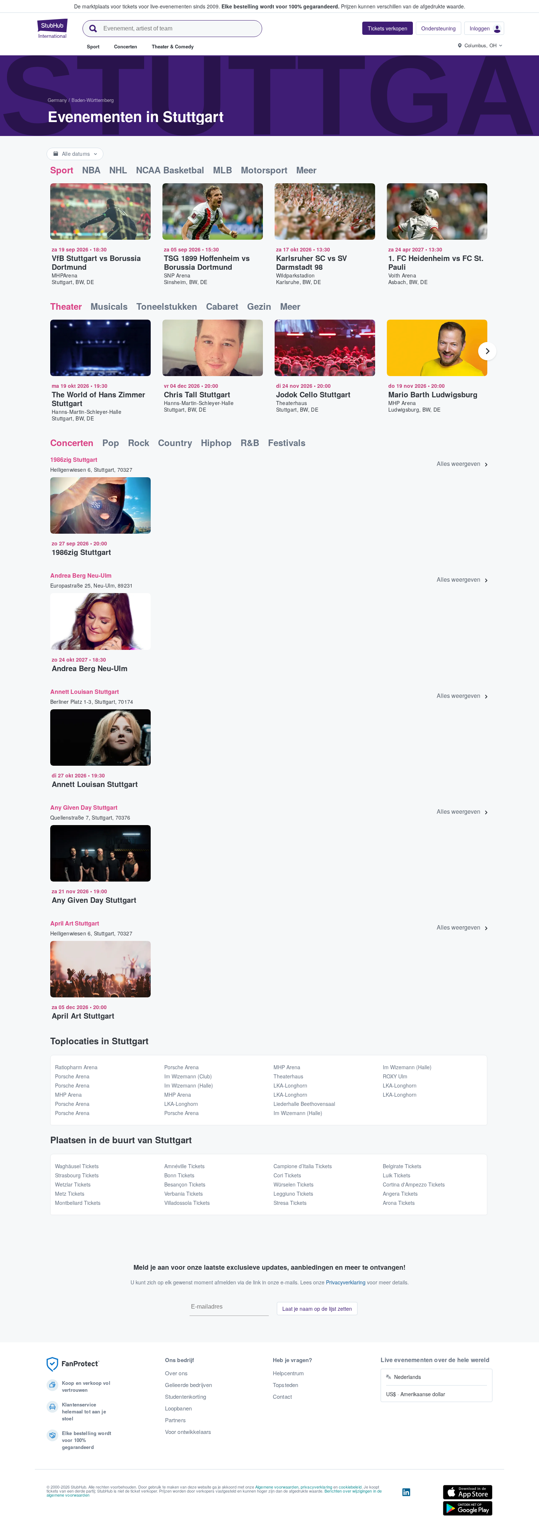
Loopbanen (178, 1408)
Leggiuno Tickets (293, 1193)
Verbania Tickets (183, 1193)
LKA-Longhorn (181, 1103)
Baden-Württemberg (93, 99)
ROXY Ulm (395, 1076)
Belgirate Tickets (402, 1166)
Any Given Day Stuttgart (83, 807)
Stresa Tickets (290, 1202)
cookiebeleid (350, 1487)
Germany (57, 99)
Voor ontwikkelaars (188, 1432)
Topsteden (285, 1385)
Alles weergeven (458, 463)
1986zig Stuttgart (73, 459)
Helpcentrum (288, 1373)
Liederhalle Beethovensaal (304, 1103)
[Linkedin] (406, 1502)
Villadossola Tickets (187, 1202)
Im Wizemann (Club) (188, 1076)
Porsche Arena (72, 1076)
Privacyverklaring (346, 1282)
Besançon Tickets (184, 1184)
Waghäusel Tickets (77, 1166)
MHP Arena (68, 1094)
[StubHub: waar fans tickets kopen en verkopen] (52, 28)
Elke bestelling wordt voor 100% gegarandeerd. (280, 6)
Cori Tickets (287, 1175)
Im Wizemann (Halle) (188, 1085)
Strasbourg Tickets (77, 1175)
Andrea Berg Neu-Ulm (80, 575)
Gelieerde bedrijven (188, 1385)
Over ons (176, 1373)
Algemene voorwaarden (276, 1487)
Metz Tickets (69, 1193)
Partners (175, 1420)
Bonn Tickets (179, 1175)
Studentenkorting (185, 1396)
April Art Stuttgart (74, 923)
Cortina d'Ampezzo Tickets (414, 1184)
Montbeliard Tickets (77, 1202)
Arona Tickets (399, 1202)
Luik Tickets (396, 1175)
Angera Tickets (400, 1193)
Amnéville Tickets (184, 1166)
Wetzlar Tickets (73, 1184)
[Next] (487, 351)
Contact (282, 1396)
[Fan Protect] (73, 1364)
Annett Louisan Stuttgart (84, 691)
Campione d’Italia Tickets (303, 1166)
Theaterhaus (288, 1076)
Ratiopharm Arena (76, 1067)
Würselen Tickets (294, 1184)
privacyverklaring (316, 1487)
